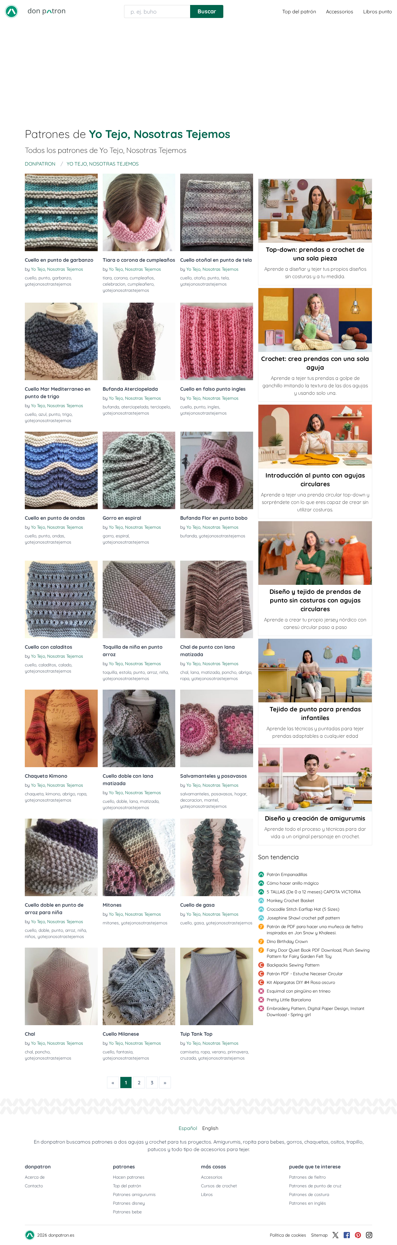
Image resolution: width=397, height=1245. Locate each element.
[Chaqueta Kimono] (61, 728)
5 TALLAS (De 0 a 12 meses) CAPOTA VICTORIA (314, 892)
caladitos (47, 665)
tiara (107, 278)
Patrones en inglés (307, 1203)
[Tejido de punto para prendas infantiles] (315, 671)
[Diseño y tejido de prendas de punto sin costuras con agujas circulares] (315, 553)
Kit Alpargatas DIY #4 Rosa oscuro (301, 982)
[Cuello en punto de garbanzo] (61, 212)
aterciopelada (134, 407)
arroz (152, 672)
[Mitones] (139, 857)
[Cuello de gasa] (216, 857)
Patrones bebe (127, 1212)
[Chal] (61, 986)
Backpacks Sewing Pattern (293, 965)
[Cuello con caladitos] (61, 599)
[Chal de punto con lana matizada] (216, 599)
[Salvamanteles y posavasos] (216, 728)
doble (121, 801)
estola (125, 672)
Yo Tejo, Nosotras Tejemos (57, 269)
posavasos (221, 794)
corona (120, 278)
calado (64, 665)
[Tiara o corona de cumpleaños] (139, 212)
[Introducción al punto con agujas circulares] (315, 437)
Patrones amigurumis (134, 1194)
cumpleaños (142, 278)
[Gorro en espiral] (139, 470)
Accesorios (211, 1177)
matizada (210, 672)
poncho (229, 672)
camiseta (189, 1052)
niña (163, 672)
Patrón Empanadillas (287, 874)
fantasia (124, 1052)
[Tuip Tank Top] (216, 986)
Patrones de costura (309, 1194)
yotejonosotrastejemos (48, 284)
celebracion (114, 284)
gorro (108, 536)
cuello (30, 278)
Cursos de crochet (219, 1186)
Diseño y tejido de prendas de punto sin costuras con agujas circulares (315, 600)
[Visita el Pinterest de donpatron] (358, 1235)
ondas (58, 536)
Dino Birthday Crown (287, 941)
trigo (67, 414)
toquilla (110, 672)
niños (30, 936)
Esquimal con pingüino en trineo (298, 991)
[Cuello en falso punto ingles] (216, 341)
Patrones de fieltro (307, 1177)
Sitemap (319, 1235)
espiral (122, 536)
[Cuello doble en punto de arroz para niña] (61, 857)
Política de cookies (288, 1235)
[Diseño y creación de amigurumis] (315, 779)
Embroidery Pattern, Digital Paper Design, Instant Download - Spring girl (315, 1011)
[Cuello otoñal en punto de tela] (216, 212)
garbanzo (61, 278)
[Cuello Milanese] (139, 986)
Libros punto (377, 11)
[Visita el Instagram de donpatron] (369, 1235)
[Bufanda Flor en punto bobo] (216, 470)
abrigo (245, 672)
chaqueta (34, 794)
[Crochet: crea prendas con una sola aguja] (315, 320)
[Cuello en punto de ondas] (61, 470)
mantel (211, 800)
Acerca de (35, 1177)
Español (188, 1128)
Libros (207, 1194)
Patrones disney (129, 1203)
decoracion (191, 800)
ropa (184, 678)
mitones (111, 923)
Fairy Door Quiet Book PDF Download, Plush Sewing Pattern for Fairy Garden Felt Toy (318, 953)
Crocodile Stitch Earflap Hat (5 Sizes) (303, 909)
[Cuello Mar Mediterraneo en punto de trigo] (61, 341)
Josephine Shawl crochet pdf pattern (303, 918)
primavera (238, 1052)
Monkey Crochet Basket (290, 900)
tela (225, 278)
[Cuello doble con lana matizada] (139, 728)
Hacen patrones (129, 1177)
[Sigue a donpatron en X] (335, 1235)
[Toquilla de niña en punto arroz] (139, 599)
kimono (53, 794)
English (210, 1128)
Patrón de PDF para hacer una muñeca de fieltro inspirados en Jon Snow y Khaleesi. (315, 930)
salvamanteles (194, 794)
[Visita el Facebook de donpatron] (347, 1235)
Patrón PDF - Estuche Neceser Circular (305, 973)
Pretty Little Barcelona (289, 1000)
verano (218, 1052)
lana (194, 672)
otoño (199, 278)
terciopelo (160, 407)
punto (44, 278)
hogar (240, 794)
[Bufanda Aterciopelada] (139, 341)
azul (42, 414)
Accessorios (339, 11)
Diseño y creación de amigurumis (315, 818)
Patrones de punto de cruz (315, 1186)
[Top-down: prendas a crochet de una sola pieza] (315, 211)
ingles (213, 407)
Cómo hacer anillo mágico (293, 883)
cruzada (188, 1058)
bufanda (111, 407)
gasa (199, 923)
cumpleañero (140, 284)
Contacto (34, 1186)
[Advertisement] (198, 69)
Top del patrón (299, 11)
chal (184, 672)
